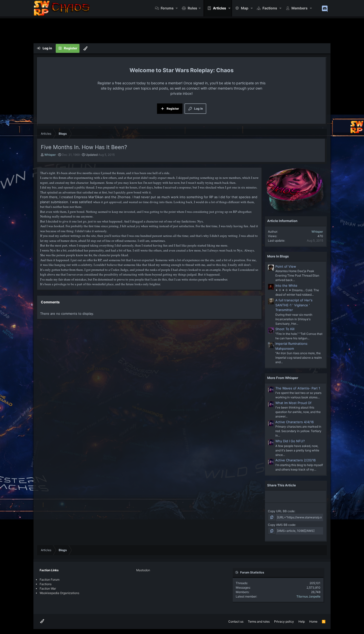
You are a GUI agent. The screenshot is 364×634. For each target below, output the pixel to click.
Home (313, 621)
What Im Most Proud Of (293, 403)
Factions (269, 8)
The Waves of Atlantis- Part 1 (297, 388)
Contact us (235, 621)
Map (244, 8)
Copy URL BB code (281, 511)
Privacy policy (284, 621)
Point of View (285, 266)
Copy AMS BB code (281, 525)
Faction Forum (49, 579)
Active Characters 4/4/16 (294, 422)
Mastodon (143, 570)
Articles (219, 8)
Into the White (286, 285)
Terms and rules (259, 621)
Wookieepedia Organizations (59, 593)
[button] (177, 8)
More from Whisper (282, 378)
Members (299, 8)
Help (301, 621)
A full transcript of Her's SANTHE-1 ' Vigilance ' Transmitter (293, 305)
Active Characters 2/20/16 (295, 460)
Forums (167, 8)
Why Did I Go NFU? (290, 441)
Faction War (48, 588)
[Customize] (85, 48)
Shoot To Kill (284, 329)
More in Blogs (278, 256)
